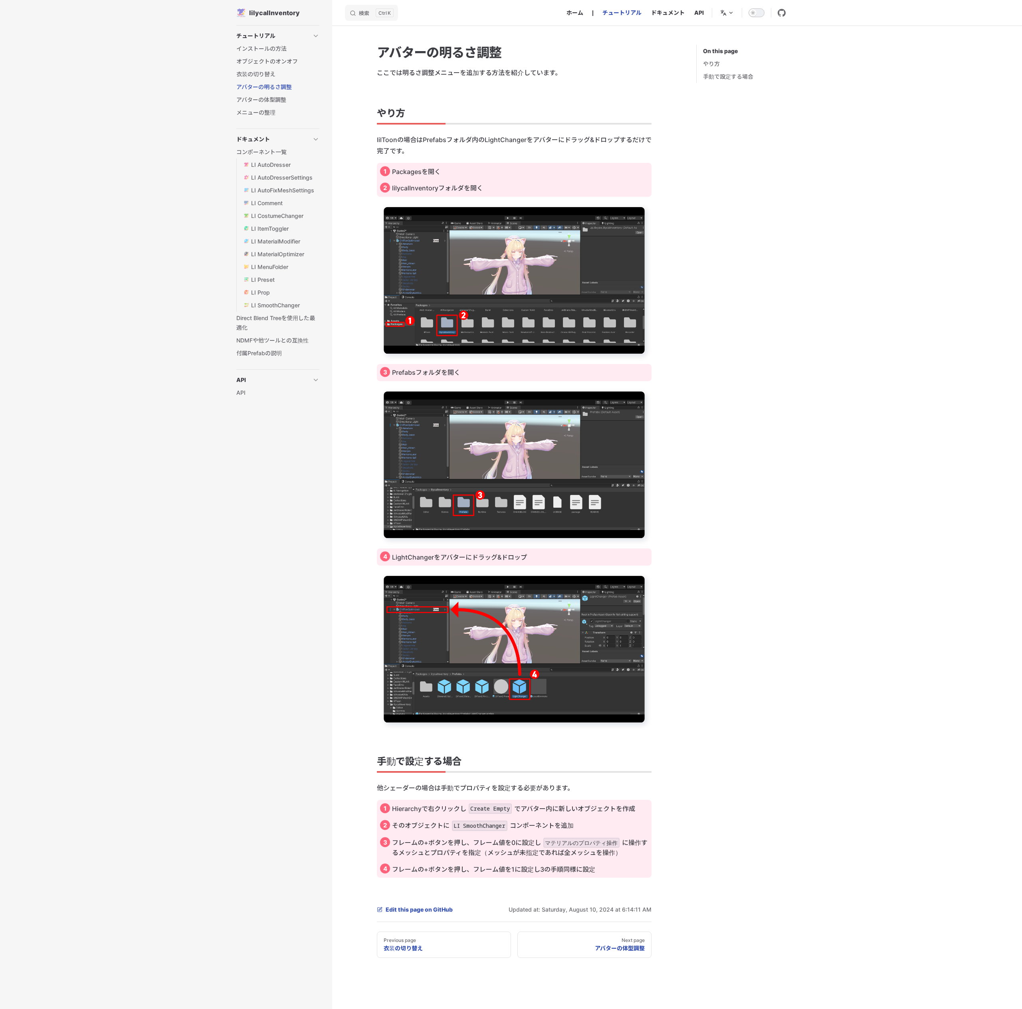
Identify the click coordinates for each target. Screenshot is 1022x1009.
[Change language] (727, 13)
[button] (315, 36)
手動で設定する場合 (728, 76)
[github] (781, 13)
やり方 (711, 63)
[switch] (757, 12)
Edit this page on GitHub (419, 909)
